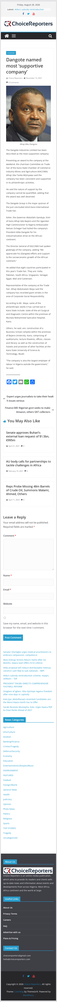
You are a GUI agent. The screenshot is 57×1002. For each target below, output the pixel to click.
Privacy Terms (10, 913)
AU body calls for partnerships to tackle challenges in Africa (28, 463)
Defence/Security (11, 751)
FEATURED (8, 775)
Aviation (7, 736)
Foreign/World (10, 784)
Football (7, 780)
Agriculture (8, 727)
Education (8, 760)
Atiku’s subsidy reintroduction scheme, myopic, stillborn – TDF (30, 11)
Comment (9, 535)
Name (7, 575)
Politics (6, 813)
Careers (7, 919)
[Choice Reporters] (6, 35)
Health (6, 794)
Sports (6, 823)
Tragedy (7, 833)
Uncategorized (10, 837)
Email (7, 589)
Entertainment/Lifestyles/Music (18, 765)
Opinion (7, 804)
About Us (7, 907)
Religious (7, 818)
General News (10, 789)
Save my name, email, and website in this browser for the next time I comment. (25, 625)
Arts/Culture (9, 732)
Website (7, 603)
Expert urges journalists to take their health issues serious (30, 398)
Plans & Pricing (10, 938)
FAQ (5, 926)
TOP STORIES (9, 828)
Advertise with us (11, 932)
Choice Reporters (15, 78)
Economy (11, 53)
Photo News (9, 809)
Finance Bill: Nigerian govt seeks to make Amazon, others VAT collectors (27, 410)
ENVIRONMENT (10, 770)
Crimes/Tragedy (11, 746)
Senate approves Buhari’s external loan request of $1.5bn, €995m (27, 436)
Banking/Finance (11, 741)
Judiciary (7, 799)
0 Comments (13, 82)
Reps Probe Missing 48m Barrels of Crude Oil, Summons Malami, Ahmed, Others (28, 490)
